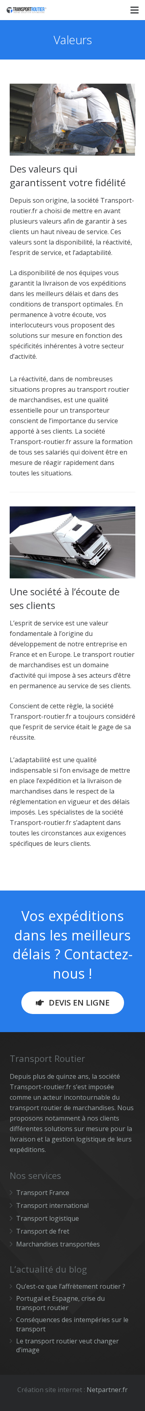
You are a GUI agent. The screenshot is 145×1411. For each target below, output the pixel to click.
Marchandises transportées (58, 1244)
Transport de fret (42, 1231)
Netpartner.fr (107, 1389)
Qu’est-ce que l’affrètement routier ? (70, 1286)
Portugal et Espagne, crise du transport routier (60, 1303)
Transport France (42, 1192)
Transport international (52, 1205)
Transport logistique (47, 1218)
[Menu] (134, 10)
